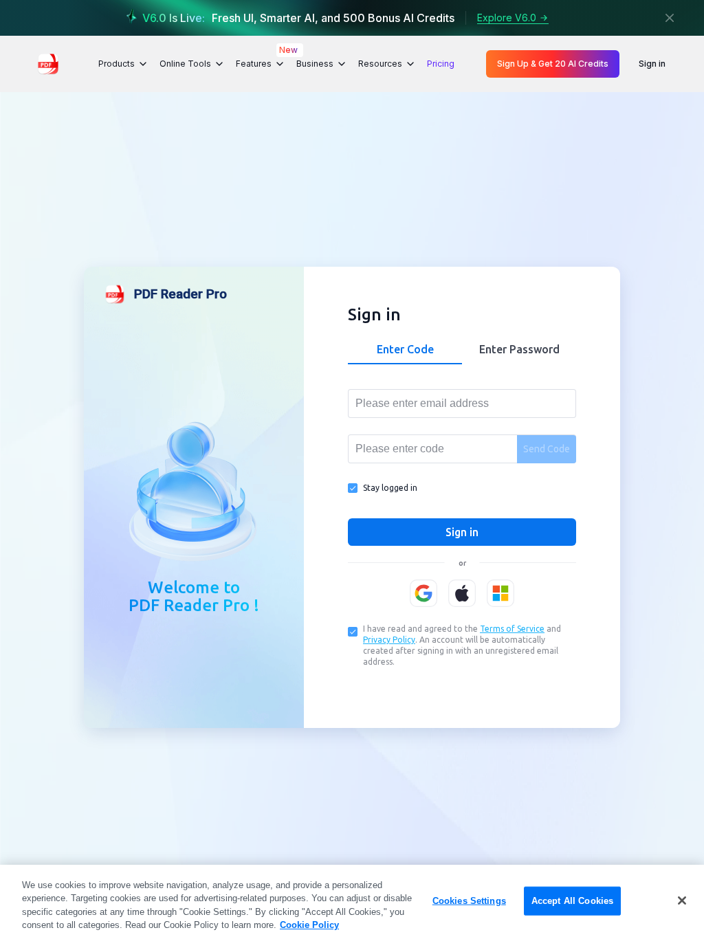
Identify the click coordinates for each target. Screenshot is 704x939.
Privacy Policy (389, 639)
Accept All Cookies (572, 901)
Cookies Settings (469, 901)
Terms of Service (512, 628)
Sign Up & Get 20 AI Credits (552, 63)
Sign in (652, 63)
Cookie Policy (309, 925)
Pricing (440, 63)
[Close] (669, 18)
